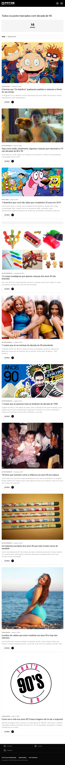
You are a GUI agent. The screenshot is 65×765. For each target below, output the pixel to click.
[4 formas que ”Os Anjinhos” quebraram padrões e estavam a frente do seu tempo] (32, 62)
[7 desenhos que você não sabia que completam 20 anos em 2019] (32, 182)
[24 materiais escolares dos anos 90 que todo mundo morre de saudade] (32, 517)
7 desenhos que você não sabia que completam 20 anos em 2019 (31, 202)
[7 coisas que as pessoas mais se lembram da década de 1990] (32, 381)
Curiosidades (6, 86)
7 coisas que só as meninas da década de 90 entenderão (27, 345)
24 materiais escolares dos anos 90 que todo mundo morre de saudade (30, 547)
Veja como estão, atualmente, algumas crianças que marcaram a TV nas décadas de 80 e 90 (32, 150)
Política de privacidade (9, 758)
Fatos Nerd (5, 200)
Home (3, 37)
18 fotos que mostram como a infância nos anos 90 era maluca (30, 474)
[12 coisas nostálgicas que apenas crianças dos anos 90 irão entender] (32, 249)
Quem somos (22, 758)
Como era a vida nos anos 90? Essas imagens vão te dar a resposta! (32, 719)
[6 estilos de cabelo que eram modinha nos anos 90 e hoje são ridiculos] (32, 598)
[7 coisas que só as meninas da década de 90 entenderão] (32, 317)
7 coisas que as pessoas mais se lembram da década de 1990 (30, 404)
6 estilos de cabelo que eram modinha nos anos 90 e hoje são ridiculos (29, 636)
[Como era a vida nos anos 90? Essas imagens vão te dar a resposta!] (32, 683)
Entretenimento (7, 146)
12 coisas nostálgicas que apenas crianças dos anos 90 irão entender (29, 277)
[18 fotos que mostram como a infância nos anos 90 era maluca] (32, 445)
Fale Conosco (33, 758)
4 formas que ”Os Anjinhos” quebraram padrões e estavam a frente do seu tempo (32, 90)
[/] (57, 3)
